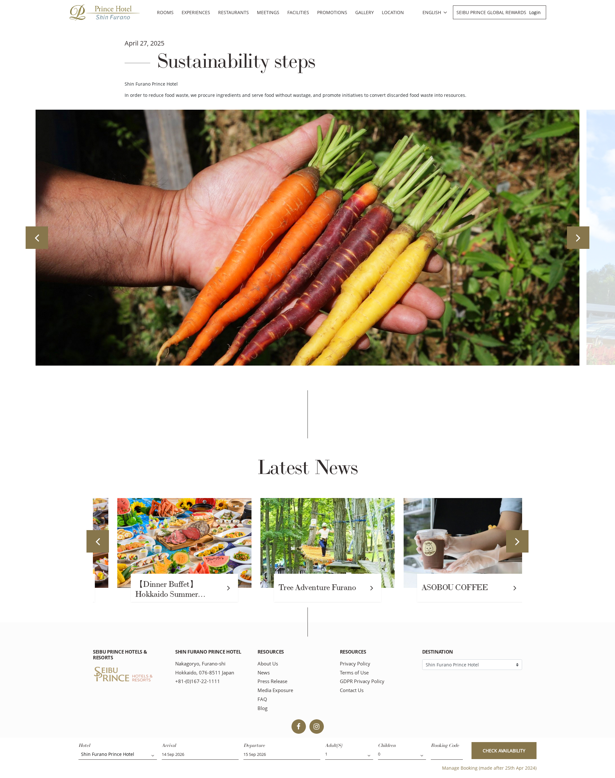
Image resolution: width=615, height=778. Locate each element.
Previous (37, 237)
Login (535, 12)
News (264, 672)
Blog (262, 708)
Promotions (332, 12)
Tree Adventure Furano (297, 587)
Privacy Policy (355, 663)
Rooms (165, 12)
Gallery (364, 12)
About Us (268, 663)
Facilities (298, 12)
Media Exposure (275, 690)
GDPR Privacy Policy (362, 681)
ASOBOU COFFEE (435, 587)
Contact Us (352, 690)
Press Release (272, 681)
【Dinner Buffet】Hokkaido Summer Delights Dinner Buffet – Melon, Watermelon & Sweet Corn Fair (156, 590)
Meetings (268, 12)
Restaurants (233, 12)
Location (393, 12)
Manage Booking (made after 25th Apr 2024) (489, 768)
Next (578, 237)
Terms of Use (354, 672)
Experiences (196, 12)
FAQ (262, 699)
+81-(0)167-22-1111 (197, 681)
